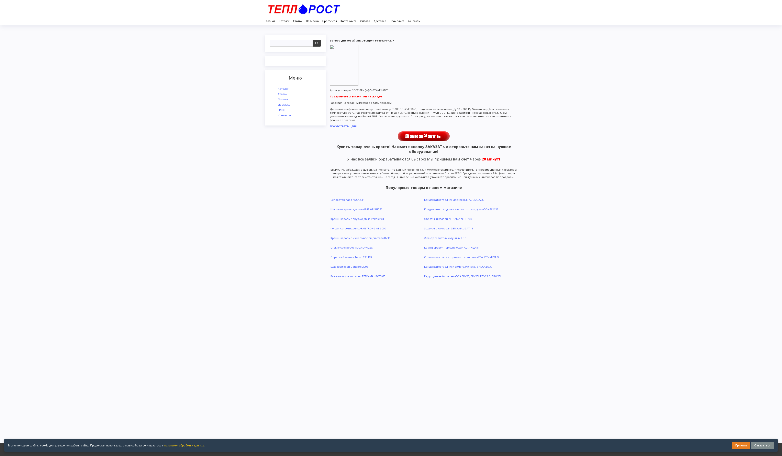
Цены (281, 110)
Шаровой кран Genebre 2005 (349, 266)
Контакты (284, 115)
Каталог (283, 89)
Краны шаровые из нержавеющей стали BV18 (360, 238)
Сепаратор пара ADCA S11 (348, 200)
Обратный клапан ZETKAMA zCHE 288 (448, 219)
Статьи (282, 94)
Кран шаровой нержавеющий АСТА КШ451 (451, 247)
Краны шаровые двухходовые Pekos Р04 (357, 219)
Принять (741, 445)
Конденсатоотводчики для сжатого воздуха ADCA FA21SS (461, 209)
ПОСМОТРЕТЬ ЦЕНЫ (343, 126)
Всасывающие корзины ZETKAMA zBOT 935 (358, 276)
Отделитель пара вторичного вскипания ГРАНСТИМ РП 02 (461, 257)
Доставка (284, 104)
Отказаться (762, 445)
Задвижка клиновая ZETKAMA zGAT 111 (449, 228)
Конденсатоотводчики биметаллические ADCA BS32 (458, 266)
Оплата (283, 99)
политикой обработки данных (184, 445)
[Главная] (304, 8)
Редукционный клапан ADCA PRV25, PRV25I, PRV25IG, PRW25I (462, 276)
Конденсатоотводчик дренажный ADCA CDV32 (454, 200)
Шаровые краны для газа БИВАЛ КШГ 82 (356, 209)
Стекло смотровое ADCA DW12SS (352, 247)
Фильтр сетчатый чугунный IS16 (445, 238)
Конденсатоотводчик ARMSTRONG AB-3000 (358, 228)
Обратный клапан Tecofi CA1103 (351, 257)
